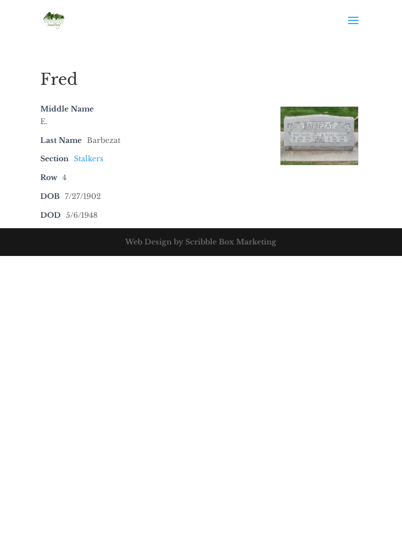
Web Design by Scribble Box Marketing (200, 242)
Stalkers (88, 158)
